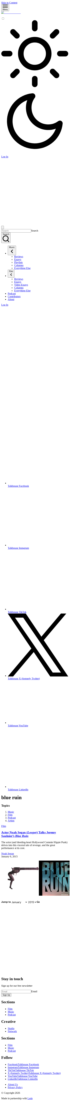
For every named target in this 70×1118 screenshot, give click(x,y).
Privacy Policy (15, 1087)
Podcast (12, 293)
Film (11, 271)
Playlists (18, 262)
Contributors (14, 296)
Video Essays (21, 284)
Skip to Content (9, 2)
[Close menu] (2, 227)
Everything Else (22, 268)
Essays (17, 259)
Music (12, 247)
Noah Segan (7, 853)
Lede (30, 1098)
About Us (13, 1084)
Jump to (6, 902)
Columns (18, 265)
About (11, 299)
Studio (11, 1028)
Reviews (18, 256)
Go (38, 902)
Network (12, 1031)
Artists (11, 820)
